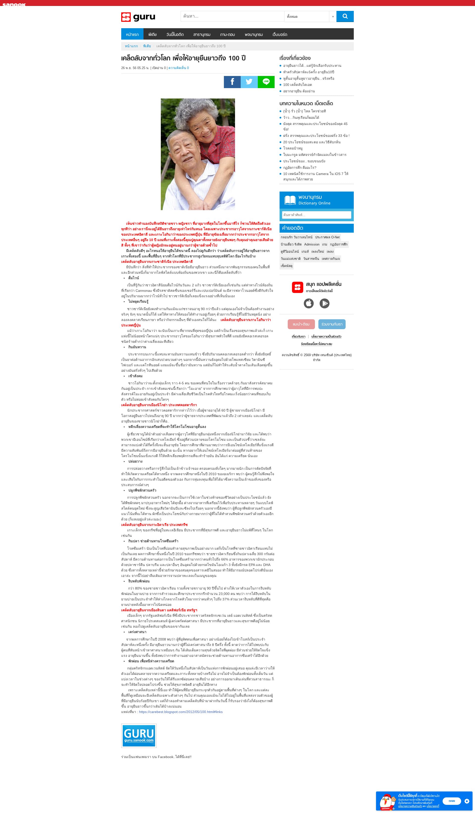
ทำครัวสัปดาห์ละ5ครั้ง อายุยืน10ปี (308, 72)
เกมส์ (305, 251)
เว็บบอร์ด (280, 35)
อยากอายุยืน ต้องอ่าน (299, 91)
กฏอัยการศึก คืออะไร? (299, 168)
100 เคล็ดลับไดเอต (297, 85)
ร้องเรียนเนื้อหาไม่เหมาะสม (316, 344)
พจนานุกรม (254, 35)
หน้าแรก (132, 35)
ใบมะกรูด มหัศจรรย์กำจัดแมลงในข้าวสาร (315, 155)
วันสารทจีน (311, 259)
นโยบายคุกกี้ (433, 806)
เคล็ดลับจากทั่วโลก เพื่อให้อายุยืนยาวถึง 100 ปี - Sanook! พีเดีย (147, 17)
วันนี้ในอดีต (175, 35)
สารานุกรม (201, 35)
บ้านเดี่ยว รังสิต (291, 244)
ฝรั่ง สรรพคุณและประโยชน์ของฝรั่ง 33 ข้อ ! (316, 136)
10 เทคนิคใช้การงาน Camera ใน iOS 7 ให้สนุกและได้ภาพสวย (315, 176)
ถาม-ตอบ (227, 35)
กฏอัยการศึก (339, 244)
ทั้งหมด (292, 17)
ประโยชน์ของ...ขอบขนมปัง (304, 161)
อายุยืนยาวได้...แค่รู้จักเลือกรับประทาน (312, 66)
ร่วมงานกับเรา (332, 324)
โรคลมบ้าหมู (293, 148)
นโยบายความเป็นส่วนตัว (410, 806)
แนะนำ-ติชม (301, 324)
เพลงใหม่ (317, 251)
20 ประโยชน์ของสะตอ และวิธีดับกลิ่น (312, 142)
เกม (324, 244)
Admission (311, 244)
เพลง (330, 251)
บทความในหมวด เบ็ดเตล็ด (306, 104)
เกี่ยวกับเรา (298, 336)
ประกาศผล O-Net (327, 237)
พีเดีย (152, 35)
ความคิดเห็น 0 (178, 68)
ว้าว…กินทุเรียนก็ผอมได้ (301, 118)
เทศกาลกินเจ (331, 259)
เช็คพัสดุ (286, 266)
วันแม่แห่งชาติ (291, 259)
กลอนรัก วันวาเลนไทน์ (296, 237)
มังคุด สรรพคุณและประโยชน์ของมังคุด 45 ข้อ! (315, 126)
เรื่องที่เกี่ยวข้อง (295, 58)
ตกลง (452, 800)
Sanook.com (14, 3)
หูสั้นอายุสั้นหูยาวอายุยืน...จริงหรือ (308, 78)
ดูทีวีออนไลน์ (290, 251)
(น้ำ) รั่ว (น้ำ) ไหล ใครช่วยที (304, 111)
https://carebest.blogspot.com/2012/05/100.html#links (181, 712)
